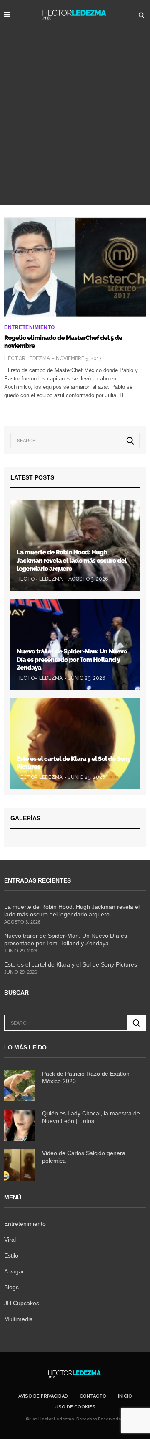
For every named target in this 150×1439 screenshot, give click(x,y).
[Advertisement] (75, 125)
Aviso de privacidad (43, 1396)
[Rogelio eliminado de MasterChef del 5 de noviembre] (75, 267)
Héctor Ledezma (27, 358)
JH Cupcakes (21, 1303)
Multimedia (18, 1319)
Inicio (125, 1396)
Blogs (11, 1287)
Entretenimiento (29, 327)
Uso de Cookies (75, 1407)
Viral (10, 1239)
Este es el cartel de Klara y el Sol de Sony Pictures (70, 964)
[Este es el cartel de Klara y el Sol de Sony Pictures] (75, 743)
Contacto (93, 1396)
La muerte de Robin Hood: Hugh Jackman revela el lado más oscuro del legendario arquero (72, 560)
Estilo (11, 1255)
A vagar (14, 1271)
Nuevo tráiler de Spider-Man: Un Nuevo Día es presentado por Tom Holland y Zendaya (72, 659)
